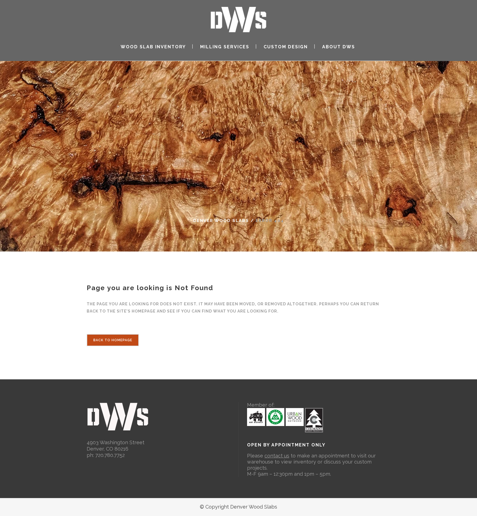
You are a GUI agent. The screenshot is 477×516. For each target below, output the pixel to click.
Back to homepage (112, 340)
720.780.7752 (110, 455)
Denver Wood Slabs (221, 220)
